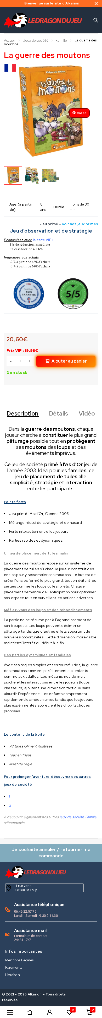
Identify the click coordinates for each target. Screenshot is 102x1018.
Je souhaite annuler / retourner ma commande (51, 852)
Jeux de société (35, 40)
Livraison (12, 975)
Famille (61, 40)
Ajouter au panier (69, 361)
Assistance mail (30, 930)
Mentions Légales (19, 960)
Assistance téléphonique (39, 904)
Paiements (13, 967)
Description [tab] (22, 413)
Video (82, 113)
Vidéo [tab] (87, 413)
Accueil (9, 40)
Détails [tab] (58, 413)
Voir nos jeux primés (80, 224)
